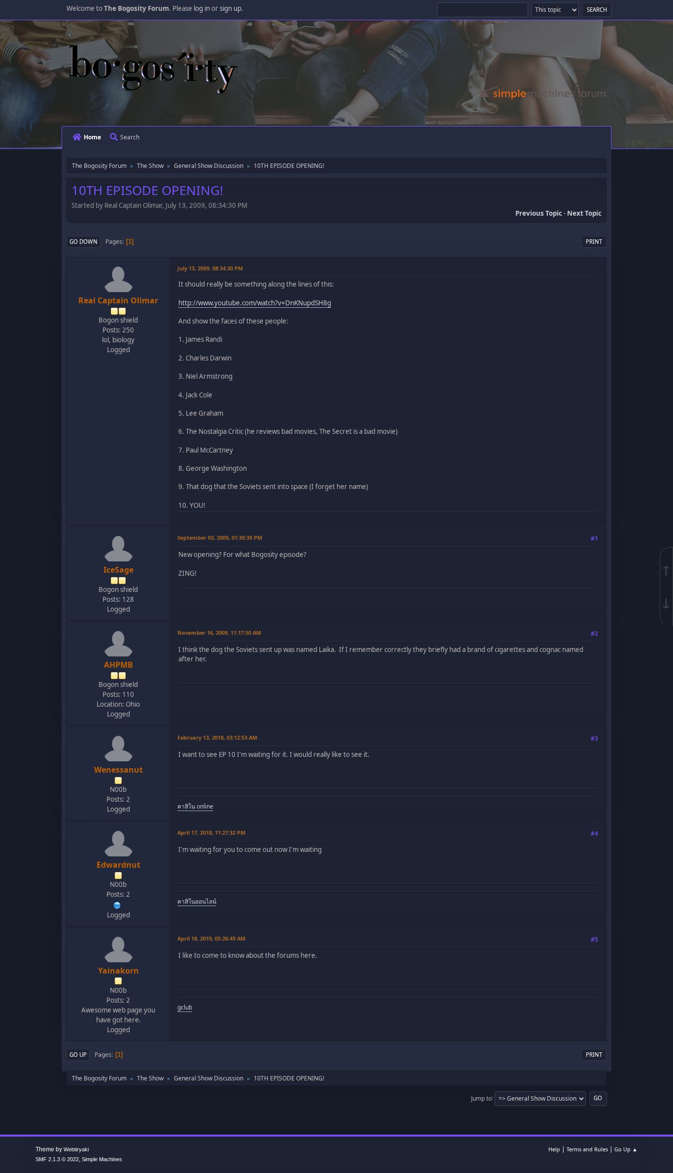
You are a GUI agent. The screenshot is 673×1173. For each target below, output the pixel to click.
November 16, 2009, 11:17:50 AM (219, 632)
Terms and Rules (587, 1149)
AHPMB (118, 664)
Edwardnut (118, 864)
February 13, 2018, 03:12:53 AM (217, 737)
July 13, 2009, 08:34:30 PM (210, 268)
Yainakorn (118, 970)
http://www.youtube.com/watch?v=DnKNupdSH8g (254, 302)
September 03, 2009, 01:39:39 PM (219, 537)
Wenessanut (118, 769)
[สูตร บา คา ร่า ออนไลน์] (117, 904)
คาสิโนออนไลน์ (196, 901)
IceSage (118, 569)
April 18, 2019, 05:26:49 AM (211, 938)
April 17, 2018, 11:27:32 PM (211, 832)
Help (554, 1149)
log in (202, 8)
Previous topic (538, 213)
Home (92, 137)
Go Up (78, 1054)
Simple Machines (102, 1159)
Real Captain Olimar (118, 300)
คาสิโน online (195, 806)
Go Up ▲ (626, 1149)
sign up (230, 8)
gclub (184, 1007)
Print (594, 241)
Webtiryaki (76, 1149)
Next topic (584, 213)
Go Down (83, 241)
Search (129, 137)
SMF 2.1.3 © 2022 (57, 1159)
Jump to (481, 1098)
